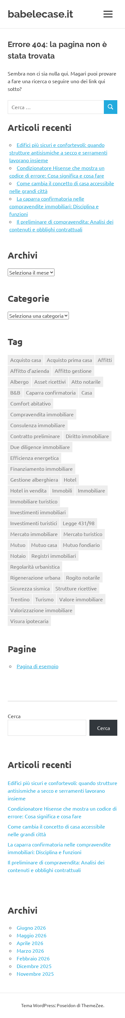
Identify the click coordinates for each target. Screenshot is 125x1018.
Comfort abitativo (30, 403)
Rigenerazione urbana (35, 577)
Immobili (62, 490)
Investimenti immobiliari (38, 512)
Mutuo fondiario (81, 544)
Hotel (70, 479)
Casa (86, 392)
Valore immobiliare (81, 599)
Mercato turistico (82, 534)
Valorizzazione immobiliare (41, 610)
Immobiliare (91, 490)
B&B (15, 392)
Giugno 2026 (31, 927)
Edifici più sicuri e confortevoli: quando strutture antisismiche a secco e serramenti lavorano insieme (58, 152)
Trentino (19, 599)
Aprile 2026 (30, 943)
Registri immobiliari (53, 555)
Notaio (18, 555)
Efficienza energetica (34, 457)
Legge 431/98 (79, 523)
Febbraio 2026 (33, 958)
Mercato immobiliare (34, 534)
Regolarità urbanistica (35, 566)
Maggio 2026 (31, 935)
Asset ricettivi (50, 381)
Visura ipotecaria (29, 621)
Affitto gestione (73, 370)
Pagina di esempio (37, 666)
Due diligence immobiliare (40, 447)
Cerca (14, 716)
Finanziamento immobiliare (41, 468)
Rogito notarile (83, 577)
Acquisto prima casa (69, 360)
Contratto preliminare (35, 436)
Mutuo (17, 544)
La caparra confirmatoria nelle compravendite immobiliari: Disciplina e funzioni (54, 206)
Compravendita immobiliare (42, 414)
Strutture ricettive (76, 588)
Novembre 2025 (35, 973)
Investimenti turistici (33, 523)
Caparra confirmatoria (51, 392)
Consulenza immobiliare (37, 425)
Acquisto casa (25, 360)
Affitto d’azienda (29, 370)
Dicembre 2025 (34, 966)
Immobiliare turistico (33, 501)
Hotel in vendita (28, 490)
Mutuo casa (44, 544)
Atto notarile (86, 381)
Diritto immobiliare (87, 436)
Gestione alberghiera (34, 479)
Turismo (44, 599)
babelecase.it (40, 14)
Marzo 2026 (30, 950)
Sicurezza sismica (30, 588)
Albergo (19, 381)
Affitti (105, 360)
